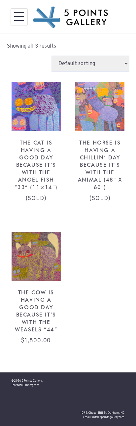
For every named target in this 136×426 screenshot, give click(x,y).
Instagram (32, 385)
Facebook (17, 385)
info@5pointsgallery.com (108, 417)
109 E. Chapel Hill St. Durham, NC (102, 413)
